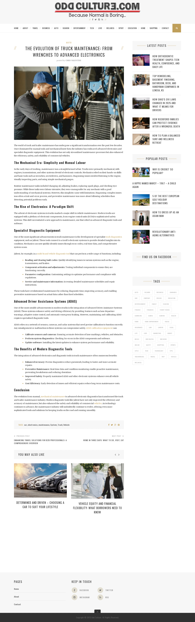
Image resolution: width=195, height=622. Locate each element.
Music (137, 339)
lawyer (160, 327)
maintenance (44, 424)
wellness (138, 362)
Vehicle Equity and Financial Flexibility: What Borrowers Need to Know (97, 507)
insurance (138, 327)
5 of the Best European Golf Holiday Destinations (165, 199)
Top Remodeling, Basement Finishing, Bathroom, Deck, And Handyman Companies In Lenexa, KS (165, 83)
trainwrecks (139, 357)
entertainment (140, 304)
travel (152, 357)
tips (171, 351)
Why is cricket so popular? (162, 171)
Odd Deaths (150, 339)
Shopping (153, 28)
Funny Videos (165, 310)
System (53, 424)
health (173, 316)
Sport (121, 28)
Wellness (110, 28)
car (25, 424)
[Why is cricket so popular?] (141, 169)
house (167, 321)
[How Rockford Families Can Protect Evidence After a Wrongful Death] (141, 118)
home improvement (151, 321)
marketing (157, 333)
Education (132, 28)
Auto (56, 28)
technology (159, 351)
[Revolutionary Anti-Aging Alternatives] (141, 231)
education (171, 298)
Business (46, 28)
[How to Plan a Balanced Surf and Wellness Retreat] (141, 135)
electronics (33, 424)
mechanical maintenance (53, 396)
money (170, 333)
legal (172, 327)
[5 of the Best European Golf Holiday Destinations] (141, 195)
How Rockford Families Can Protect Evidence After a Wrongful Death (166, 122)
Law (150, 327)
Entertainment (79, 28)
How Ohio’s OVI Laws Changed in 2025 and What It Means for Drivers (164, 105)
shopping (160, 345)
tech (146, 351)
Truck (60, 424)
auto (136, 292)
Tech (92, 28)
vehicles (98, 403)
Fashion (66, 28)
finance (137, 310)
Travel (35, 28)
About (25, 28)
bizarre (147, 292)
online (137, 345)
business (160, 292)
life (136, 333)
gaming (162, 316)
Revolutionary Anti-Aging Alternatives (164, 233)
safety (148, 345)
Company (147, 298)
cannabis (173, 292)
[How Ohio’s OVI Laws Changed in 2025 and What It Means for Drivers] (141, 99)
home (136, 321)
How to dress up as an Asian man (165, 214)
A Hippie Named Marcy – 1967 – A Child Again (154, 185)
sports (173, 345)
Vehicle (66, 424)
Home (16, 28)
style (137, 351)
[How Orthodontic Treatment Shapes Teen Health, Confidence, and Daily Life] (141, 55)
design (159, 298)
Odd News (163, 339)
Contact (165, 28)
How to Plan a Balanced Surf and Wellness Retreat (166, 139)
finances (150, 310)
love (145, 333)
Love (100, 28)
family (154, 304)
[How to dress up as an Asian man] (141, 211)
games (150, 316)
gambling (138, 316)
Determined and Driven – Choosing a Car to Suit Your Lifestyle (40, 504)
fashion (166, 304)
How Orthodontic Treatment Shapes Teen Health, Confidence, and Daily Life (166, 61)
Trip (163, 357)
